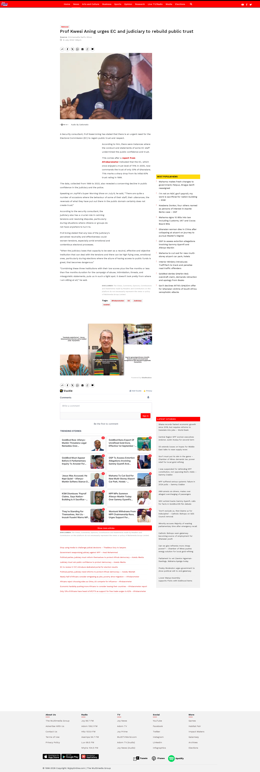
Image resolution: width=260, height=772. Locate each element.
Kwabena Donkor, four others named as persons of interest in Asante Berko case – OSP (178, 208)
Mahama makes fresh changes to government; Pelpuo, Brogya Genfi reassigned (176, 184)
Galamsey (194, 737)
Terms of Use (52, 737)
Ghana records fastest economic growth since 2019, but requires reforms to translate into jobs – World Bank (177, 428)
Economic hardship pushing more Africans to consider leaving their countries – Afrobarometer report (103, 586)
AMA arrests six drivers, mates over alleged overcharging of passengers (175, 494)
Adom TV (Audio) (126, 742)
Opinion (128, 4)
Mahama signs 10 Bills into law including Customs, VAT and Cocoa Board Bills (177, 220)
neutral (106, 305)
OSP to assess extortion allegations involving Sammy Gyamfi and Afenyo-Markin (177, 244)
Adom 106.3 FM (89, 726)
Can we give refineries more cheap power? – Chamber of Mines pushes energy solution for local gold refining (176, 550)
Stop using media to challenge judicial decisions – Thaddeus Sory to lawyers (93, 548)
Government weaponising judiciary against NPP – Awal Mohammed (89, 552)
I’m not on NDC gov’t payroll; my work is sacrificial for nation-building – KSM (178, 196)
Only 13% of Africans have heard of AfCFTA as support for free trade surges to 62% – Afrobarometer (103, 591)
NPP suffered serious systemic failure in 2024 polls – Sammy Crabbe (177, 484)
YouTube (157, 720)
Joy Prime (122, 731)
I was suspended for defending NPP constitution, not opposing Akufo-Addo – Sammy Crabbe (177, 473)
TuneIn (143, 758)
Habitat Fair (195, 726)
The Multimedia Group (57, 720)
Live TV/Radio (155, 4)
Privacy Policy (53, 742)
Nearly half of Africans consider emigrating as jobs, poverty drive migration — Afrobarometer (99, 577)
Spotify (179, 758)
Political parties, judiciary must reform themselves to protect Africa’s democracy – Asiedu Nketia (102, 557)
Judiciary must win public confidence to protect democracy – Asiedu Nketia (93, 562)
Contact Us (51, 731)
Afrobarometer (118, 301)
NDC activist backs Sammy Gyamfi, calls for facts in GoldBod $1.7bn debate (177, 504)
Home (67, 4)
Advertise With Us (55, 726)
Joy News (122, 720)
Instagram (158, 737)
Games (192, 720)
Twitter (156, 731)
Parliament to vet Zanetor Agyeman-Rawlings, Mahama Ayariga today (175, 561)
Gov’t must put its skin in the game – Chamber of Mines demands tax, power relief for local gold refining (177, 460)
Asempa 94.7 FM (90, 737)
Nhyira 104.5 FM (89, 748)
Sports (117, 4)
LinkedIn (157, 742)
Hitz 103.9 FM (88, 731)
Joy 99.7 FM (87, 720)
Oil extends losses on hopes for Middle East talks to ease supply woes (176, 449)
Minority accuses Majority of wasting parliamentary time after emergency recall (178, 526)
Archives (193, 742)
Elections (180, 4)
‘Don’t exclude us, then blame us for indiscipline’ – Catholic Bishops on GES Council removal (176, 515)
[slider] (93, 372)
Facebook (158, 726)
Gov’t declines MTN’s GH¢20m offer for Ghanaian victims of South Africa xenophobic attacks (178, 288)
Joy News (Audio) (126, 748)
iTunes (161, 758)
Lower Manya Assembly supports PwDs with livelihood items (175, 581)
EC (129, 301)
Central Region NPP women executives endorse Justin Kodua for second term (176, 440)
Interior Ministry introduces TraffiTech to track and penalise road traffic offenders (175, 265)
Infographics (159, 748)
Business (106, 4)
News (76, 4)
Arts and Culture (90, 4)
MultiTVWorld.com (127, 737)
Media (169, 4)
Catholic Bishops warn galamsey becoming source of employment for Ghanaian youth (175, 537)
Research (140, 4)
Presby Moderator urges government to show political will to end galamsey (177, 571)
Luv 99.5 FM (87, 742)
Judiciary (138, 301)
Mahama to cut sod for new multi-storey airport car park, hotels (177, 255)
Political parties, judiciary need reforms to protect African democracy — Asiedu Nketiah (97, 572)
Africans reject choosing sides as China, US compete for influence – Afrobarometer (96, 582)
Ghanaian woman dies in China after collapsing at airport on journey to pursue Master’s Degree (178, 232)
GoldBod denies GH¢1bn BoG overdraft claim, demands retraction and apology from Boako (178, 276)
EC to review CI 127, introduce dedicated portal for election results (89, 567)
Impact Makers (196, 731)
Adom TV (122, 726)
